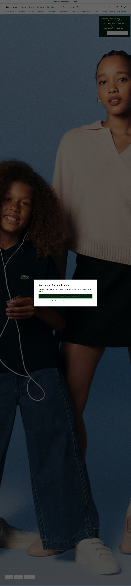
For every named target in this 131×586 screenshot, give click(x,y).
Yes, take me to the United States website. (65, 296)
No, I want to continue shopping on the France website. (65, 300)
